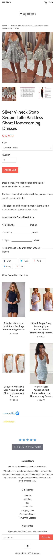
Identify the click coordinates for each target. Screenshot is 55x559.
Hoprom (27, 13)
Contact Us (27, 506)
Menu (8, 2)
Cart (50, 2)
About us (27, 499)
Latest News (27, 461)
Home (4, 25)
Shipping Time (27, 510)
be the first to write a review (27, 447)
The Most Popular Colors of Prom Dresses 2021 (27, 466)
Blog (27, 502)
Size (4, 142)
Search (27, 495)
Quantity (6, 154)
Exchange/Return (27, 513)
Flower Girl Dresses (27, 517)
